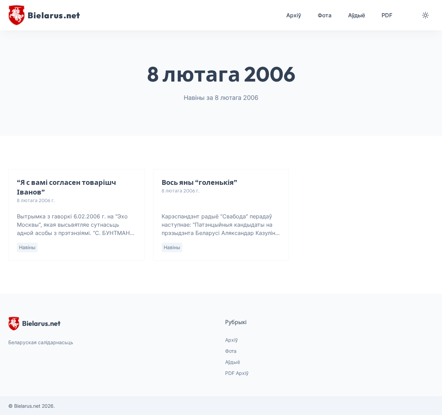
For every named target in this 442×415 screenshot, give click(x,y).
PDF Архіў (237, 373)
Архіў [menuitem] (293, 15)
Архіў (231, 340)
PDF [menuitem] (387, 15)
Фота (231, 351)
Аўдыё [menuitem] (356, 15)
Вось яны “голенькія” (199, 182)
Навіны (27, 247)
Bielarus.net (41, 323)
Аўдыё (232, 362)
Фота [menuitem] (325, 15)
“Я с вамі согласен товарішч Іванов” (66, 187)
